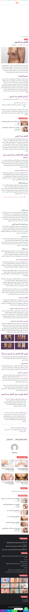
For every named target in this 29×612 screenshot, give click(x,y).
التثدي (22, 36)
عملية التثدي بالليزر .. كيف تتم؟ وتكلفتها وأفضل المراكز (8, 482)
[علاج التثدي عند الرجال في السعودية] (24, 524)
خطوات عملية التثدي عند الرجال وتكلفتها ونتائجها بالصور (8, 469)
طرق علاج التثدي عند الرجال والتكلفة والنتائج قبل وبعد (22, 469)
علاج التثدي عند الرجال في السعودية (13, 522)
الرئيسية (25, 36)
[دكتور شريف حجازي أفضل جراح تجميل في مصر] (14, 203)
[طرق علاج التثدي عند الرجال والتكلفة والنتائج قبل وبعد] (21, 463)
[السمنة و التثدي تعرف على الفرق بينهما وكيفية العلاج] (24, 123)
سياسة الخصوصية (23, 561)
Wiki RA (14, 452)
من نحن (25, 559)
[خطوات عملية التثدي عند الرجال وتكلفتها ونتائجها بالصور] (7, 463)
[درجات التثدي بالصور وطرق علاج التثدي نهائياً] (14, 590)
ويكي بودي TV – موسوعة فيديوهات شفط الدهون (16, 563)
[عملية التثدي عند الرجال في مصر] (24, 512)
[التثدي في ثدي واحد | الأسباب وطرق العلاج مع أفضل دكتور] (24, 129)
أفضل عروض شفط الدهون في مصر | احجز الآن (17, 570)
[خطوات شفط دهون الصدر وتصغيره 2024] (23, 585)
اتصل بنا (25, 568)
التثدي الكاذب (22, 99)
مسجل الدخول (19, 491)
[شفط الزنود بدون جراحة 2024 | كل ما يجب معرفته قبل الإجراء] (5, 585)
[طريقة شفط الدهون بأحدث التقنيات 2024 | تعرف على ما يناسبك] (5, 590)
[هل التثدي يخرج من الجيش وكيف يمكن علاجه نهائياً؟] (21, 476)
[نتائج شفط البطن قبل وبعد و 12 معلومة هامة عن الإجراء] (14, 585)
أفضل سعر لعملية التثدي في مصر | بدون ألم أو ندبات (16, 572)
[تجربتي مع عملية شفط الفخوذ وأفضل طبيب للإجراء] (23, 580)
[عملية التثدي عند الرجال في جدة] (24, 518)
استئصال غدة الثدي (23, 377)
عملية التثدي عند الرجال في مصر (13, 510)
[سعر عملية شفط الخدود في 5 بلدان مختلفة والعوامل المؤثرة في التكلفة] (14, 580)
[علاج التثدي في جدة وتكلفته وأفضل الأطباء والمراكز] (24, 506)
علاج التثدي (9, 439)
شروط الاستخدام (23, 566)
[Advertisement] (14, 19)
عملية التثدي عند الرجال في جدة (13, 516)
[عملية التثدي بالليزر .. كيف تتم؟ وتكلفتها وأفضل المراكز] (7, 476)
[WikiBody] (14, 2)
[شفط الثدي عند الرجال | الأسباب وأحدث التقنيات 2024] (24, 500)
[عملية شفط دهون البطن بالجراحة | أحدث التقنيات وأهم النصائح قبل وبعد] (5, 580)
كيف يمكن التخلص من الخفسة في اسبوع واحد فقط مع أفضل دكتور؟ (14, 556)
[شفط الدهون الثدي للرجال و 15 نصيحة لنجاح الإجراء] (23, 590)
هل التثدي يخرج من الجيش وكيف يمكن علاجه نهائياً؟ (21, 482)
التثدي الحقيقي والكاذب (20, 439)
